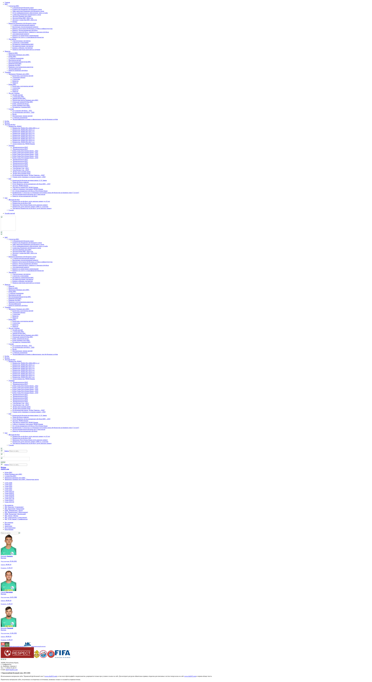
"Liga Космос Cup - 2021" (20, 168)
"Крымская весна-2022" (20, 159)
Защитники (8, 526)
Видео (14, 114)
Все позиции (9, 522)
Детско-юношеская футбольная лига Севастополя (28, 194)
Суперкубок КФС (18, 96)
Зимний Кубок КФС (19, 98)
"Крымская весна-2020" (20, 163)
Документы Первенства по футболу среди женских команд (32, 208)
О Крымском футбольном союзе (23, 7)
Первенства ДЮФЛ (15, 126)
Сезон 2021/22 (9, 491)
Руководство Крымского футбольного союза (27, 9)
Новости (7, 51)
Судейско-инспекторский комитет (23, 25)
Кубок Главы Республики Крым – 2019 (25, 156)
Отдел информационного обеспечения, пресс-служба (30, 13)
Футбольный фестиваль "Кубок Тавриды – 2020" (28, 175)
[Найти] (19, 533)
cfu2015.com (5, 469)
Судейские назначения (16, 58)
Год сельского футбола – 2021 (22, 110)
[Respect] (17, 657)
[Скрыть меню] (1, 462)
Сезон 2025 (8, 484)
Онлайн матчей (17, 95)
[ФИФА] (62, 657)
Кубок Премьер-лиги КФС (21, 105)
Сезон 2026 (8, 483)
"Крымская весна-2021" (20, 161)
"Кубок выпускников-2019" (21, 171)
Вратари (7, 524)
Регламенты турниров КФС (21, 107)
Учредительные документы (21, 41)
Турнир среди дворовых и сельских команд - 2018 (28, 177)
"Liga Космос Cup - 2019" (20, 170)
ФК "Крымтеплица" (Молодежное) (16, 512)
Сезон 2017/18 (9, 498)
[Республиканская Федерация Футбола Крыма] (36, 657)
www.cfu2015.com (51, 676)
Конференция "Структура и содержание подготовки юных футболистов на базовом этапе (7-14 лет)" (45, 192)
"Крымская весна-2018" (20, 166)
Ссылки (11, 109)
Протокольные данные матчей (22, 116)
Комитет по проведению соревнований (25, 35)
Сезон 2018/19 (9, 496)
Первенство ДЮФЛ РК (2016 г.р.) (23, 140)
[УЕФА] (51, 657)
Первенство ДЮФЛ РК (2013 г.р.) (23, 135)
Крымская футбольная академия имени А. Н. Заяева (29, 180)
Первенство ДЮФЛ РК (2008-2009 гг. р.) (25, 128)
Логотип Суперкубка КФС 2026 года (24, 20)
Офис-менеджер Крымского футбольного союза (28, 11)
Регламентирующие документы (22, 46)
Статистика (16, 79)
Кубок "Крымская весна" (20, 103)
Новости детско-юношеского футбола (24, 196)
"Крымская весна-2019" (20, 165)
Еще (10, 178)
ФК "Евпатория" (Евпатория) (14, 509)
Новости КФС (13, 53)
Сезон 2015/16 (9, 502)
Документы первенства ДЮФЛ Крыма (25, 187)
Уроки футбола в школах (20, 182)
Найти (7, 451)
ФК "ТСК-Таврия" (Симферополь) (16, 519)
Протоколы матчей (15, 60)
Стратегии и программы (20, 42)
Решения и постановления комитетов (21, 67)
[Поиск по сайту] (1, 448)
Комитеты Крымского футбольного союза (22, 23)
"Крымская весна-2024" (20, 147)
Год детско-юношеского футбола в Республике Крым (29, 191)
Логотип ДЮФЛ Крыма (20, 185)
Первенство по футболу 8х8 (21, 203)
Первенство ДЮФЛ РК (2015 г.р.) (23, 138)
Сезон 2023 (8, 488)
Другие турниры (14, 93)
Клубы (7, 121)
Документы (12, 39)
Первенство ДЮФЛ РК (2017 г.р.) (23, 142)
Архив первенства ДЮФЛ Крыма (23, 144)
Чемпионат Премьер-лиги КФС (19, 55)
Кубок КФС (12, 56)
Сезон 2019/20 (9, 495)
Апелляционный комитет (20, 34)
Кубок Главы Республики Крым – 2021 (25, 152)
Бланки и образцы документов (22, 48)
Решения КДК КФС (15, 63)
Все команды (9, 505)
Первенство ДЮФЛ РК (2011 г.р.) (23, 131)
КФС (6, 4)
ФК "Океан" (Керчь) (11, 515)
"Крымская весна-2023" (20, 149)
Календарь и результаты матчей (22, 75)
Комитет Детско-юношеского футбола (24, 30)
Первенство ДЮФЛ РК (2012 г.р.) (23, 133)
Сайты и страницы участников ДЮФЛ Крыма (27, 189)
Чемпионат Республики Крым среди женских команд (30, 205)
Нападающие (9, 529)
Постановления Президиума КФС (20, 62)
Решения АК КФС (15, 65)
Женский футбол (14, 199)
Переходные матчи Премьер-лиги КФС (25, 100)
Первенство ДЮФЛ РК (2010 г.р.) (23, 130)
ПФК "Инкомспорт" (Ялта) (14, 510)
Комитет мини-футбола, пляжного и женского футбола (30, 32)
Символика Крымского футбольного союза (26, 14)
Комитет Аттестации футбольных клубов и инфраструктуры (32, 28)
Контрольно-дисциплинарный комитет (25, 27)
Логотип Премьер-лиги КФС (22, 16)
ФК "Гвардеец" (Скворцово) (14, 507)
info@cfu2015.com (12, 669)
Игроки (7, 123)
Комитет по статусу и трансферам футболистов (28, 37)
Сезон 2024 (8, 486)
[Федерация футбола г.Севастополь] (43, 657)
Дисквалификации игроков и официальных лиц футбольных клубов (35, 119)
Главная (7, 2)
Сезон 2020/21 (9, 493)
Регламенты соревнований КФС (23, 44)
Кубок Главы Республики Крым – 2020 (25, 154)
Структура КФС (14, 6)
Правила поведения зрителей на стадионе (26, 49)
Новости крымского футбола (18, 70)
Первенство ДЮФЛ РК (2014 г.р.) (23, 137)
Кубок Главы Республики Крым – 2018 (25, 158)
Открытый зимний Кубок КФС (22, 102)
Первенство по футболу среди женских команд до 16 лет (31, 201)
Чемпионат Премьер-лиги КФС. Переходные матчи (22, 479)
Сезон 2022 (8, 490)
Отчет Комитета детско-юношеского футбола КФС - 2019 (31, 184)
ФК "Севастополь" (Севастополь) (16, 517)
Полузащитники (10, 528)
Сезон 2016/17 (9, 500)
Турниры (8, 72)
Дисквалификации (15, 69)
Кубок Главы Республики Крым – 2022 (25, 151)
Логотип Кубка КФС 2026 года (22, 18)
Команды (15, 81)
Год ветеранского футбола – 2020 (23, 112)
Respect (14, 21)
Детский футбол (10, 124)
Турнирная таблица (18, 77)
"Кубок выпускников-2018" (21, 173)
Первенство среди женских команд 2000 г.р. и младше (30, 206)
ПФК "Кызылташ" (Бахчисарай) (15, 514)
